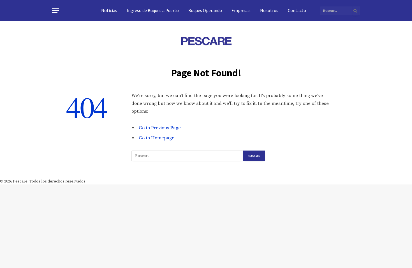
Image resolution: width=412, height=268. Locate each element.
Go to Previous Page (160, 128)
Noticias (109, 10)
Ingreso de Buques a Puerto (153, 10)
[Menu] (55, 10)
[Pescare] (206, 41)
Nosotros (269, 10)
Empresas (241, 10)
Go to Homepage (156, 138)
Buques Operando (205, 10)
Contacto (297, 10)
